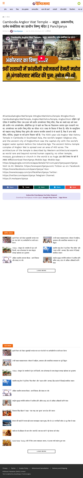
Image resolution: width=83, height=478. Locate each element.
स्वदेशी (55, 9)
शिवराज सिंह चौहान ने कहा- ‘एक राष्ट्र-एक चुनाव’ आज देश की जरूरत (33, 411)
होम (5, 9)
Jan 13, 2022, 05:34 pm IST (35, 31)
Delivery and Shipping (59, 468)
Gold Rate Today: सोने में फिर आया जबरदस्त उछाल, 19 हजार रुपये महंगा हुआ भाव (38, 441)
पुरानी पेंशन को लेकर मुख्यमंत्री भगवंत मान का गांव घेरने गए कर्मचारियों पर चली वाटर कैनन (25, 240)
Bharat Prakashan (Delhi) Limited (14, 471)
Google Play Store (50, 197)
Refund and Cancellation (40, 468)
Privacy (5, 468)
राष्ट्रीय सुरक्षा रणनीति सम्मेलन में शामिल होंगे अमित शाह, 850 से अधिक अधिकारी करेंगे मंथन (66, 260)
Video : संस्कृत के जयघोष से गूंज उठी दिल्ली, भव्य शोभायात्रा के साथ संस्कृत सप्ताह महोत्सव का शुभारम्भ (24, 250)
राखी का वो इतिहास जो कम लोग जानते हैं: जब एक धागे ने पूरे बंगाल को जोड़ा (35, 431)
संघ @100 (25, 9)
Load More (41, 270)
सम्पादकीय (35, 9)
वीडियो (8, 17)
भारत (11, 9)
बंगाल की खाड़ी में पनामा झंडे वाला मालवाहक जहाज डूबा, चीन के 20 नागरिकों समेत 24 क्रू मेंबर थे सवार (43, 421)
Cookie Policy (23, 468)
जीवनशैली (63, 9)
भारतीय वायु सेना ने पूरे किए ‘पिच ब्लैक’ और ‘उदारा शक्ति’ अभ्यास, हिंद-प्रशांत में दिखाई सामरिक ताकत (66, 250)
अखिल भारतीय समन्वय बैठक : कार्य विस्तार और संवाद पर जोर (30, 391)
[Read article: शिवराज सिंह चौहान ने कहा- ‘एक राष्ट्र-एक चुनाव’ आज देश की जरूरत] (7, 413)
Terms (13, 468)
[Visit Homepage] (41, 3)
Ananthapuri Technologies (22, 474)
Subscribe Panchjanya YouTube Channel (41, 195)
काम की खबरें (45, 9)
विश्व (17, 9)
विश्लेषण (72, 9)
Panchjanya (18, 31)
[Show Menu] (4, 3)
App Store (63, 197)
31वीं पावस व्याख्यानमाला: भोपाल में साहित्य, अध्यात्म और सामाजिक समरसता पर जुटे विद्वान (66, 240)
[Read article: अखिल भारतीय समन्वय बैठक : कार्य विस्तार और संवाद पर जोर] (7, 260)
